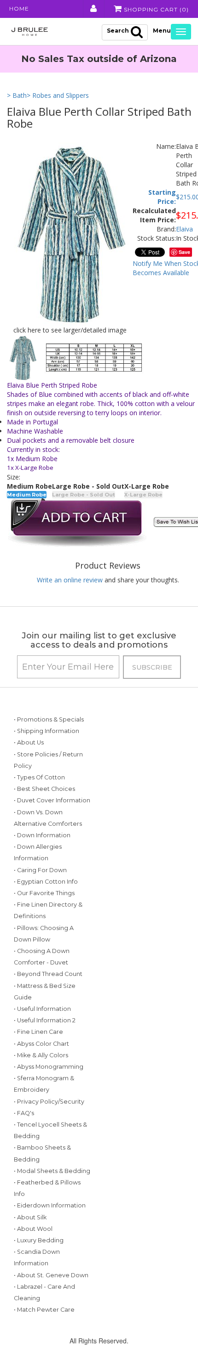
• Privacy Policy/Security (49, 1101)
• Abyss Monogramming (48, 1066)
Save (184, 251)
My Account (92, 8)
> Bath (17, 95)
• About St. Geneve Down (51, 1275)
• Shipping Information (46, 730)
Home (19, 8)
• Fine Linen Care (38, 1031)
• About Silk (30, 1217)
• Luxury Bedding (39, 1240)
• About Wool (33, 1228)
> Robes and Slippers (58, 95)
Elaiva (184, 229)
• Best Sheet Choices (44, 788)
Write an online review (70, 579)
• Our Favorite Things (44, 893)
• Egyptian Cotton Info (46, 881)
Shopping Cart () (155, 9)
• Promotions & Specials (49, 719)
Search (118, 30)
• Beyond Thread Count (48, 973)
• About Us (29, 742)
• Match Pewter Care (44, 1309)
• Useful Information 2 (45, 1020)
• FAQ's (24, 1113)
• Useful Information (42, 1008)
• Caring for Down (40, 870)
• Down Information (42, 835)
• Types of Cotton (39, 777)
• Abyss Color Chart (41, 1043)
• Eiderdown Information (50, 1205)
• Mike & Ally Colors (41, 1055)
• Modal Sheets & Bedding (52, 1170)
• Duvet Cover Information (52, 800)
